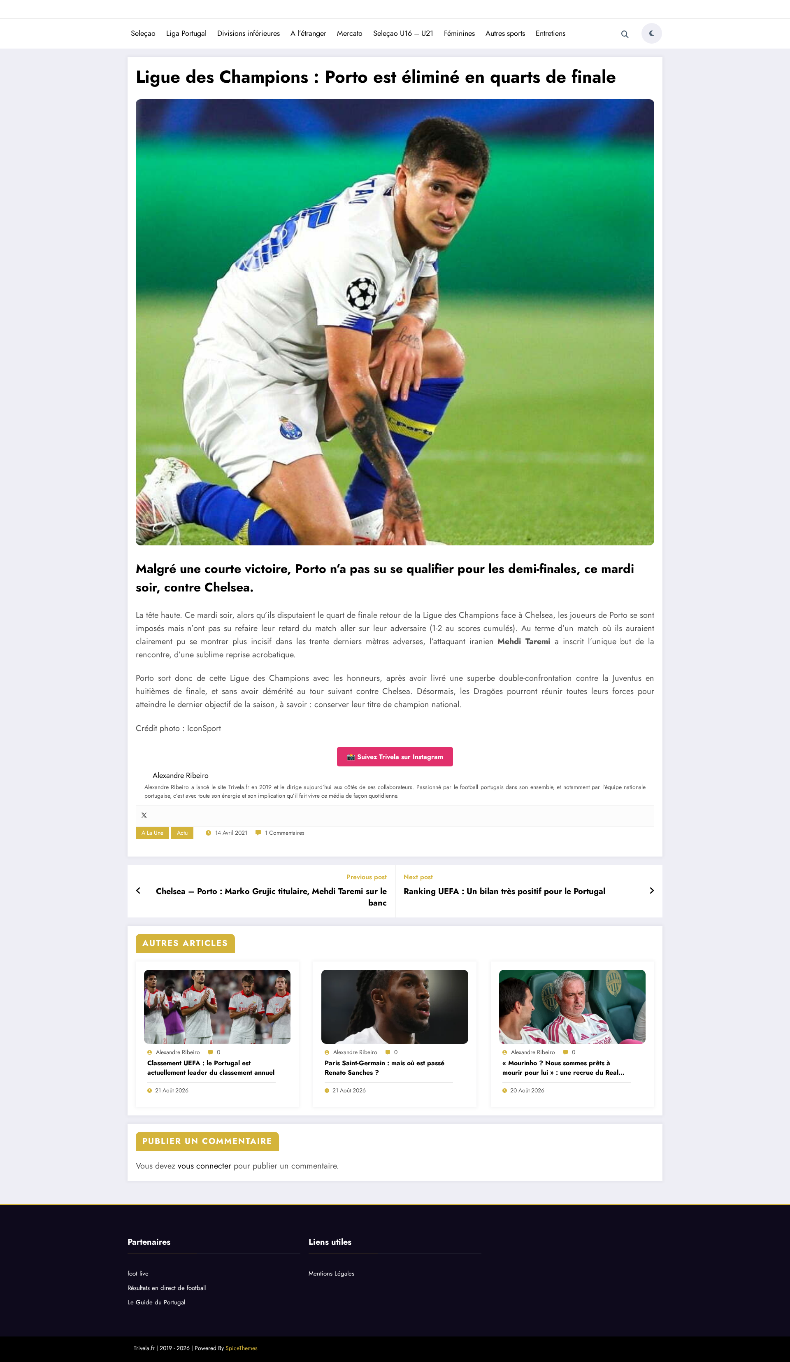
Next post (418, 877)
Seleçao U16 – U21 (403, 33)
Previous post (366, 877)
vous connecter (204, 1166)
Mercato (349, 33)
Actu (182, 833)
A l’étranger (308, 33)
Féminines (459, 33)
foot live (138, 1273)
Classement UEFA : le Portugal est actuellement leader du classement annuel (210, 1068)
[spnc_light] (651, 33)
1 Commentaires (284, 833)
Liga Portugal (186, 33)
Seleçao (143, 33)
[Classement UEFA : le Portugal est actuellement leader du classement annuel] (217, 1007)
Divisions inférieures (248, 33)
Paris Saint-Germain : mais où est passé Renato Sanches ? (384, 1068)
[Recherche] (625, 34)
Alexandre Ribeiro (178, 1052)
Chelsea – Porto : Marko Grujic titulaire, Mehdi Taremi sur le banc (271, 897)
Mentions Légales (331, 1273)
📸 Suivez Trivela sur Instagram (395, 756)
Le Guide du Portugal (156, 1302)
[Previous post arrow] (138, 891)
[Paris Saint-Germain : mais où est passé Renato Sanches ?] (394, 1007)
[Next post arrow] (651, 891)
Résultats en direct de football (167, 1287)
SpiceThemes (241, 1348)
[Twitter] (144, 816)
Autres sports (505, 33)
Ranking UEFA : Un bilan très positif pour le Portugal (504, 891)
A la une (152, 833)
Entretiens (550, 33)
